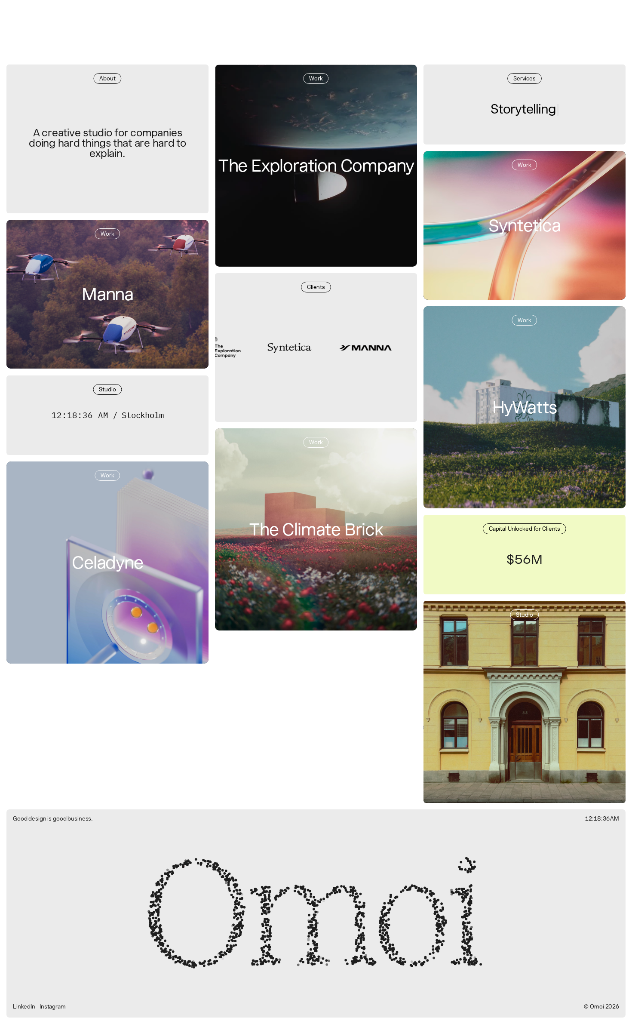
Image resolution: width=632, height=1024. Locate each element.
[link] (524, 407)
